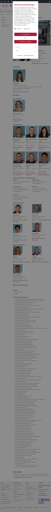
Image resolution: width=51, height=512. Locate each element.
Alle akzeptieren (25, 34)
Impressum (19, 55)
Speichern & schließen (25, 41)
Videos (28, 28)
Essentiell (18, 28)
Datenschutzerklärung (29, 55)
